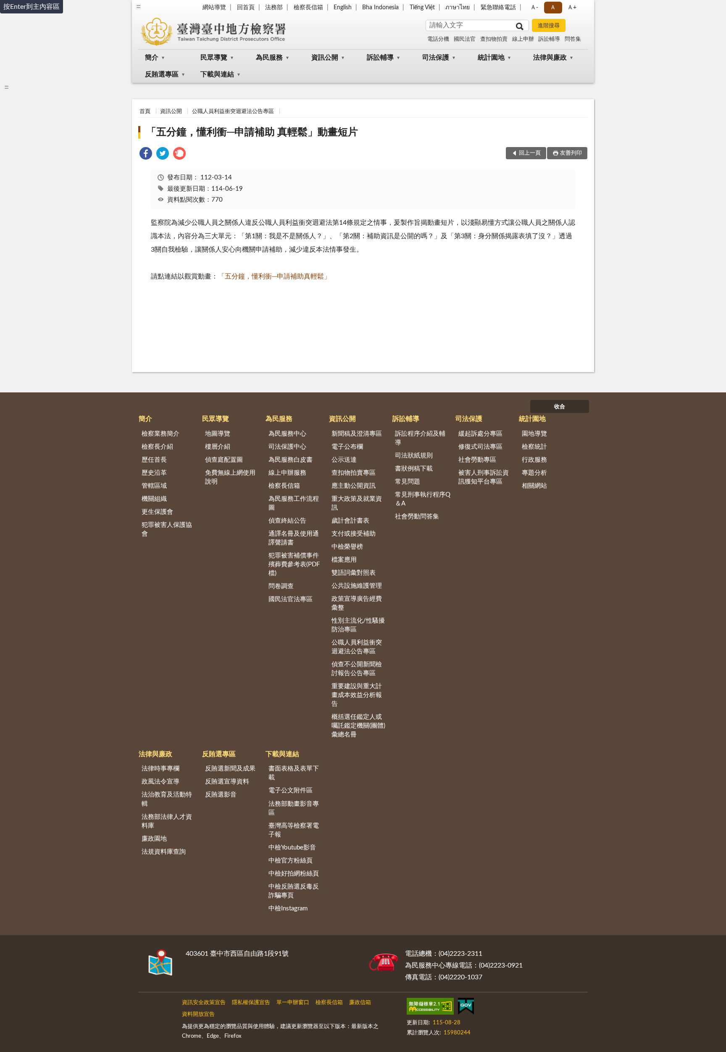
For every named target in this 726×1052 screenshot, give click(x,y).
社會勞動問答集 (417, 516)
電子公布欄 (347, 447)
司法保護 (435, 57)
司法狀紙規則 (414, 455)
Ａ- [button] (534, 8)
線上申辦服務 (287, 473)
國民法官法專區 (290, 599)
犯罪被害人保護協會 (167, 529)
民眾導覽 (213, 57)
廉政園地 (154, 839)
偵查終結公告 (287, 521)
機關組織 (154, 499)
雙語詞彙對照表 (353, 573)
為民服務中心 (287, 434)
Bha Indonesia (380, 8)
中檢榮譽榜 (347, 547)
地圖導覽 (217, 434)
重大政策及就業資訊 (356, 503)
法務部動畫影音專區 (293, 808)
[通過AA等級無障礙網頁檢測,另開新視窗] (430, 1008)
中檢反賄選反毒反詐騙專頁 (293, 891)
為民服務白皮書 (290, 460)
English (343, 8)
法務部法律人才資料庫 (167, 821)
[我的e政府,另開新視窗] (466, 1008)
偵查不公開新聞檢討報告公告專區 (356, 668)
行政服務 (534, 460)
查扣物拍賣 (494, 39)
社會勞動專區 (477, 460)
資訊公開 (324, 57)
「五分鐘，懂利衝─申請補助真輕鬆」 (274, 276)
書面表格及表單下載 (293, 773)
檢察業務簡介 (160, 434)
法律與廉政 (550, 57)
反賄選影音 (221, 795)
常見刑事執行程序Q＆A (422, 499)
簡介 (151, 57)
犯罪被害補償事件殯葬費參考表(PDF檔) (294, 564)
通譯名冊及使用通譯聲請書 (293, 538)
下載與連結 (217, 74)
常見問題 (407, 482)
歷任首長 (154, 460)
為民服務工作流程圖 (293, 503)
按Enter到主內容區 (31, 6)
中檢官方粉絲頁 (290, 860)
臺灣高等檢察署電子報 (293, 830)
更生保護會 (157, 512)
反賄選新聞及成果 (230, 768)
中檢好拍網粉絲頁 (293, 874)
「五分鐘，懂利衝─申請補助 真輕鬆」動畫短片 (252, 132)
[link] (145, 155)
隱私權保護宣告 (251, 1002)
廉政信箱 (360, 1002)
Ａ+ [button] (571, 8)
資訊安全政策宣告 (204, 1002)
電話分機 (438, 39)
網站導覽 (214, 8)
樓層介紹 (217, 447)
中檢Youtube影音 (292, 847)
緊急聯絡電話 (498, 8)
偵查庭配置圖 (224, 460)
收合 (559, 407)
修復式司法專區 (480, 447)
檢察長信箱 (308, 8)
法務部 (274, 8)
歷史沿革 (154, 473)
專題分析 (534, 473)
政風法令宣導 (160, 781)
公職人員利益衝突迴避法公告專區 (233, 111)
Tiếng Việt (422, 8)
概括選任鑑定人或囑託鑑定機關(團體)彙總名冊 (358, 726)
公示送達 (344, 460)
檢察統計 (534, 447)
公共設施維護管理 (356, 586)
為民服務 (269, 57)
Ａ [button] (553, 8)
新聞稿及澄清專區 (356, 434)
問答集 (573, 39)
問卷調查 (281, 586)
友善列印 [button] (571, 153)
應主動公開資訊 (353, 486)
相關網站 (534, 486)
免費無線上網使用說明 (230, 477)
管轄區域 (154, 486)
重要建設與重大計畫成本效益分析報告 (356, 695)
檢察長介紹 (157, 447)
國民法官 (465, 39)
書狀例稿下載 (414, 469)
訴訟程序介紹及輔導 (420, 438)
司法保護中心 (287, 447)
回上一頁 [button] (530, 153)
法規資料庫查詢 (164, 852)
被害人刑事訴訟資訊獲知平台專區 (483, 477)
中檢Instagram (288, 908)
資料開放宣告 (198, 1014)
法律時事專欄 (160, 768)
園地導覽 (534, 434)
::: (138, 6)
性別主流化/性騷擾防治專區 (358, 625)
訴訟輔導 (549, 39)
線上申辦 (523, 39)
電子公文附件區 (290, 790)
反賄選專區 (162, 74)
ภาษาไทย (457, 8)
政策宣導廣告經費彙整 (356, 603)
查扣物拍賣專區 (353, 473)
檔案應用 (344, 560)
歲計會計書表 (350, 521)
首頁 (144, 111)
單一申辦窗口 (292, 1002)
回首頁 (246, 8)
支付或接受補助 (353, 534)
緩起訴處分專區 (480, 434)
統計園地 (491, 57)
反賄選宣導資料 (227, 781)
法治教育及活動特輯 (167, 799)
